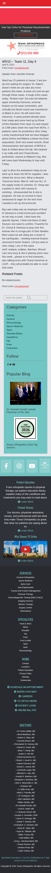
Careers (27, 696)
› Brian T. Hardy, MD (25, 750)
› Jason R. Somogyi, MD (25, 818)
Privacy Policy (25, 673)
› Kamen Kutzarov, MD (25, 763)
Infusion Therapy (25, 604)
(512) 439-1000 (29, 53)
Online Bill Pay (26, 710)
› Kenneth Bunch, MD (25, 741)
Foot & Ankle (25, 640)
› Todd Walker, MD (25, 838)
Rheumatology (14, 322)
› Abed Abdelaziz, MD (25, 734)
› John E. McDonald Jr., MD (25, 783)
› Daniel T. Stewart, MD (25, 822)
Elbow (25, 627)
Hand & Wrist (25, 624)
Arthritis (11, 315)
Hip (8, 341)
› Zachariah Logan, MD (25, 770)
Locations (25, 667)
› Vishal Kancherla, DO (25, 757)
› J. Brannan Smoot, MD (25, 812)
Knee (9, 344)
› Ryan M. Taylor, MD (26, 828)
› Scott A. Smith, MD (25, 809)
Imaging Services (25, 601)
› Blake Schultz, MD (25, 802)
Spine (9, 330)
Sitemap (25, 677)
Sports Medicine (15, 326)
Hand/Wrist (12, 337)
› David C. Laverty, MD (25, 767)
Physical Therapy (25, 594)
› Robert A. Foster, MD (25, 747)
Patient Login (27, 705)
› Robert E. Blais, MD (25, 738)
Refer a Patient (26, 691)
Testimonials (25, 680)
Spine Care (25, 584)
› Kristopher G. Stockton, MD (25, 825)
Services (25, 573)
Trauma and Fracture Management (26, 591)
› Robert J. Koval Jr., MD (25, 760)
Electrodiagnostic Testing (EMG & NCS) (25, 597)
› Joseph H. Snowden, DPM (25, 815)
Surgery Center (25, 608)
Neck (25, 644)
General (11, 319)
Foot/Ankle (12, 348)
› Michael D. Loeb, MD (25, 773)
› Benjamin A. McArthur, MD (25, 780)
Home (25, 659)
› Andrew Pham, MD (25, 847)
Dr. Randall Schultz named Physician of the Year (21, 411)
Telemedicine (25, 611)
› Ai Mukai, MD (25, 786)
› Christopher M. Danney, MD (25, 744)
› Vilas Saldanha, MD (25, 799)
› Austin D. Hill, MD (26, 754)
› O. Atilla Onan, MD (25, 789)
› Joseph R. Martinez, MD (26, 776)
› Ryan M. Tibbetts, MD (25, 831)
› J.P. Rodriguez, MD (25, 796)
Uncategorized (22, 68)
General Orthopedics (25, 577)
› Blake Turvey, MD (25, 835)
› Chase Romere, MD (25, 844)
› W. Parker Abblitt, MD (25, 731)
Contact (25, 663)
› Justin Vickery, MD (25, 851)
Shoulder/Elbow (14, 333)
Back (25, 647)
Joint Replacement (25, 587)
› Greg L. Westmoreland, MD (25, 841)
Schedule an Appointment (27, 687)
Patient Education (25, 670)
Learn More (25, 35)
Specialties (25, 619)
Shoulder (25, 630)
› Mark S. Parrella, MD (25, 793)
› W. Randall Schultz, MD (25, 805)
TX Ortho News (26, 701)
